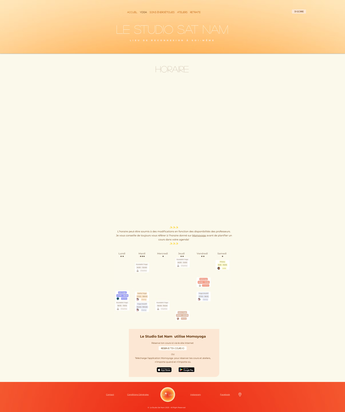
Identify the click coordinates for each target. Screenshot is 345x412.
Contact (110, 394)
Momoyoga (199, 235)
